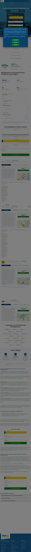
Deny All (15, 44)
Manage (15, 42)
